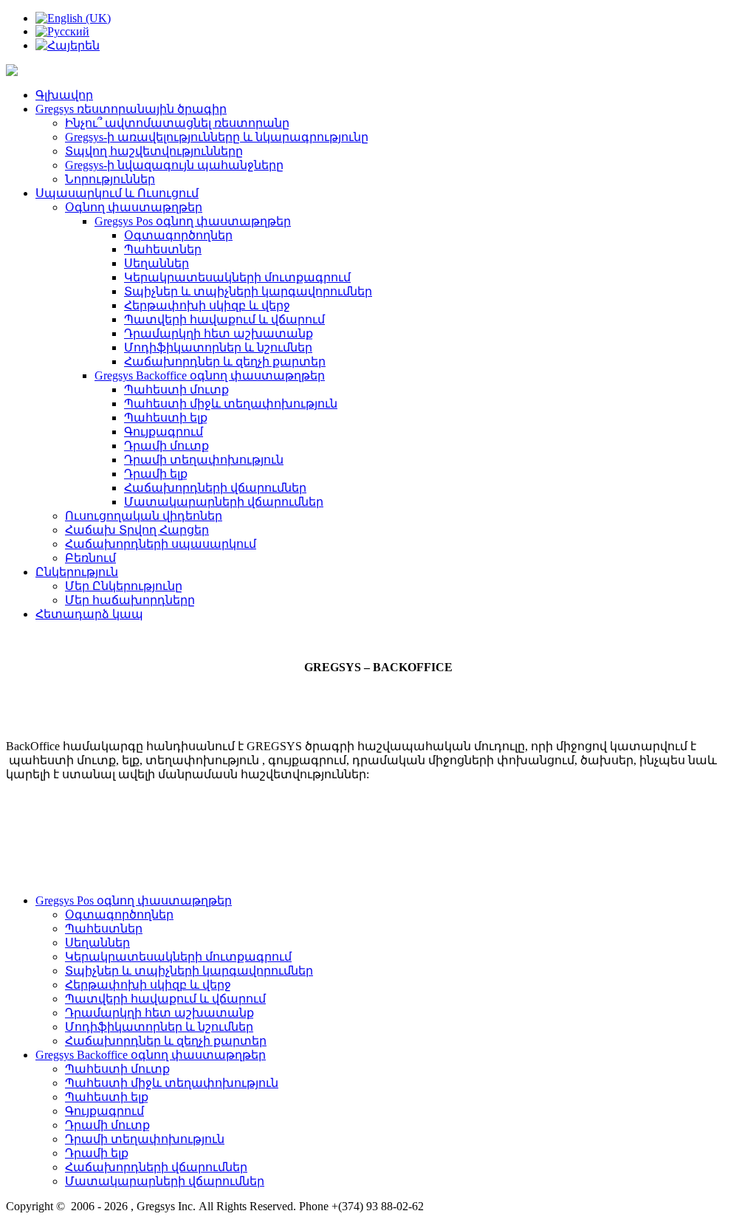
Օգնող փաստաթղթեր (133, 207)
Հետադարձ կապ (89, 614)
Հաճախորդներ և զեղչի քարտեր (225, 361)
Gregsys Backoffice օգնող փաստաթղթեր (209, 375)
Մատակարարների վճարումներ (223, 501)
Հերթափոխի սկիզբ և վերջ (207, 305)
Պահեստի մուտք (176, 389)
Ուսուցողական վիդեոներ (143, 515)
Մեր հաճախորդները (130, 600)
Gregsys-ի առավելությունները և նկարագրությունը (216, 137)
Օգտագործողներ (178, 235)
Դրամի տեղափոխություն (204, 459)
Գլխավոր (64, 95)
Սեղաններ (156, 263)
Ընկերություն (76, 572)
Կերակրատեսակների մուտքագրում (237, 277)
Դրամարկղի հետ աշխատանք (218, 333)
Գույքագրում (163, 431)
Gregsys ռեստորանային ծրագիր (131, 109)
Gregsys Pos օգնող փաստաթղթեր (192, 221)
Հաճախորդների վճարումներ (215, 487)
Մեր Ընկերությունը (123, 586)
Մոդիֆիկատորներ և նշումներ (218, 347)
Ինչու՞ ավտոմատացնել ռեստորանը (177, 123)
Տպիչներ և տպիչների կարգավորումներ (248, 291)
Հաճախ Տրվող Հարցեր (137, 530)
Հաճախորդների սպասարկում (160, 544)
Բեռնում (90, 558)
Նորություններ (110, 179)
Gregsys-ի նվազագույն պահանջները (174, 165)
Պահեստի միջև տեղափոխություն (230, 403)
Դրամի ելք (156, 473)
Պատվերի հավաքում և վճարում (224, 319)
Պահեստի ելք (165, 417)
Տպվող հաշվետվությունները (154, 151)
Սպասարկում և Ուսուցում (117, 193)
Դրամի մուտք (166, 445)
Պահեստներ (163, 249)
